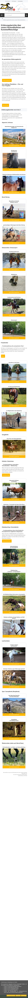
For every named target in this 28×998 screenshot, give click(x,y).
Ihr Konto (14, 1)
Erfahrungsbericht (7, 80)
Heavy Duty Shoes (7, 541)
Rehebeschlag (6, 475)
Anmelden (20, 1)
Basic (3, 356)
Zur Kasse (7, 1)
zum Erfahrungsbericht (14, 145)
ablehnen (18, 995)
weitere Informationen (11, 995)
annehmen (23, 995)
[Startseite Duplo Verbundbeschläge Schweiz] (14, 6)
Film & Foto (5, 105)
